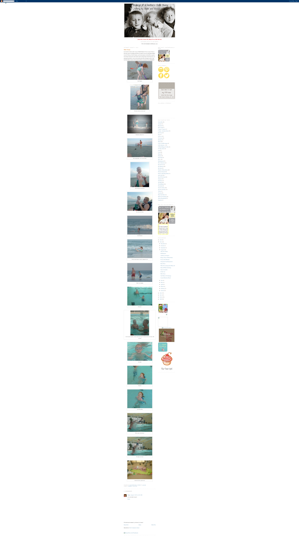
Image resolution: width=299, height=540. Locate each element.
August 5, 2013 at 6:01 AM (136, 495)
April (162, 284)
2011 (161, 295)
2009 (161, 299)
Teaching (160, 180)
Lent (159, 150)
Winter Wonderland (162, 198)
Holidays (160, 139)
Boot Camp (160, 127)
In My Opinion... (161, 145)
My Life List (158, 39)
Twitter (159, 191)
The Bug (160, 182)
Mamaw (159, 155)
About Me (140, 39)
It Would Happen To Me (163, 147)
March (162, 286)
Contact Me (145, 39)
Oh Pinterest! (163, 253)
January (162, 290)
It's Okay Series (161, 148)
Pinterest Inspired (161, 171)
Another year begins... (165, 255)
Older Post (153, 524)
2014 (161, 240)
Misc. (159, 159)
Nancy (129, 495)
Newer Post (126, 524)
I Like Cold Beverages (162, 143)
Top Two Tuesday (161, 189)
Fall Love (160, 136)
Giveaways (160, 138)
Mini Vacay (163, 273)
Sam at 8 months (164, 269)
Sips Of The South (162, 177)
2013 (161, 242)
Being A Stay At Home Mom (167, 257)
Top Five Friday (161, 187)
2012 (161, 293)
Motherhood (160, 161)
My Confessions (161, 162)
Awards (159, 124)
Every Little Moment (165, 259)
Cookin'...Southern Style (163, 131)
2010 (161, 297)
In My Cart (163, 271)
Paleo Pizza (163, 263)
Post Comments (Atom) (134, 527)
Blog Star (160, 125)
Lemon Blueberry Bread (166, 277)
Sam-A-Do (160, 175)
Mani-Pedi (160, 157)
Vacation (135, 486)
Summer (130, 486)
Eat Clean (160, 132)
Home (140, 524)
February (163, 288)
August (162, 249)
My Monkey (160, 166)
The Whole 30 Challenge (166, 275)
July (162, 280)
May (162, 282)
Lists (159, 152)
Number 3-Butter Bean (163, 170)
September (163, 247)
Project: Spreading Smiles (163, 173)
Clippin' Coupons (162, 129)
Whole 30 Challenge (162, 196)
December (163, 243)
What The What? (161, 194)
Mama (159, 154)
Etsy (159, 134)
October (163, 245)
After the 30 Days (164, 251)
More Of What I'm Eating (166, 267)
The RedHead (161, 184)
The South (160, 186)
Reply (129, 499)
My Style (160, 168)
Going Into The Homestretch (167, 261)
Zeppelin (160, 200)
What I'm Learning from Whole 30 (168, 265)
